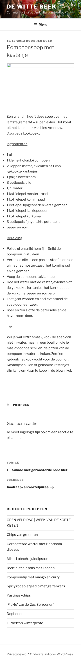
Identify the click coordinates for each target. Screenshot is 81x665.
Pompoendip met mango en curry (33, 577)
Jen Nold (44, 40)
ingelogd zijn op (32, 432)
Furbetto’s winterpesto (25, 623)
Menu (43, 24)
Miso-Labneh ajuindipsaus (28, 559)
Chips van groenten (22, 535)
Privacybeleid (16, 654)
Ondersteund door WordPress (51, 654)
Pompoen (21, 405)
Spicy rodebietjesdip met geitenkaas (36, 586)
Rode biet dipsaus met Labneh (31, 568)
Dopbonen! (15, 614)
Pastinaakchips (19, 595)
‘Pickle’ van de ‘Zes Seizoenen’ (30, 605)
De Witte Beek (31, 6)
